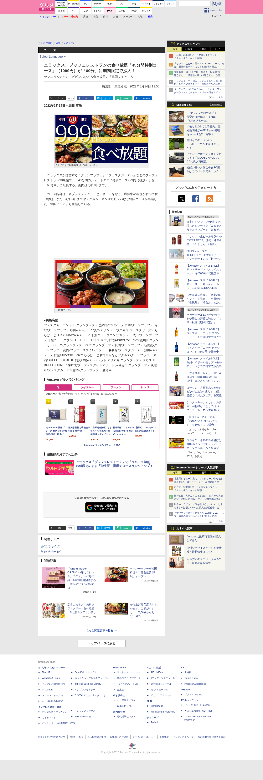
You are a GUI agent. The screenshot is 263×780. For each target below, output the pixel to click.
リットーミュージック (128, 672)
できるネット (49, 717)
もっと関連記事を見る (99, 630)
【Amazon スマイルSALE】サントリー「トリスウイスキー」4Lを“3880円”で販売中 (204, 269)
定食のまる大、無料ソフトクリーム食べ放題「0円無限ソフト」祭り (81, 608)
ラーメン (116, 387)
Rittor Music (119, 667)
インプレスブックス (85, 710)
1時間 (174, 49)
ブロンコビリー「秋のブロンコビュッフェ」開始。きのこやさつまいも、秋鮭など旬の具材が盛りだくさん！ (198, 84)
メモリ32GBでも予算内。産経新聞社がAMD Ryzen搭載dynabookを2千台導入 (203, 130)
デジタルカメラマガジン (54, 711)
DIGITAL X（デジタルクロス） (90, 695)
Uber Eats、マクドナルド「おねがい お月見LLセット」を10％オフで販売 (202, 420)
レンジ (145, 387)
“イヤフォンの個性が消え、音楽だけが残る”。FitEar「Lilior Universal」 (203, 116)
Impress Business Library (88, 684)
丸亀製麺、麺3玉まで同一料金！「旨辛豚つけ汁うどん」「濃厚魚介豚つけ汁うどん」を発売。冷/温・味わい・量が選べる (198, 75)
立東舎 (120, 689)
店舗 (85, 16)
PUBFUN (185, 689)
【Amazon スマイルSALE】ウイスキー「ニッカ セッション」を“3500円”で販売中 (203, 347)
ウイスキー (87, 387)
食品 (95, 16)
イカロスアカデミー (161, 695)
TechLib (155, 722)
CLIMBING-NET (125, 706)
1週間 (203, 49)
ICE (182, 667)
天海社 (187, 672)
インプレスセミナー (85, 689)
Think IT (46, 672)
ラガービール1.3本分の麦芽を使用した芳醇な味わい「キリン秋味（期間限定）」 (204, 318)
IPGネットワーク (189, 700)
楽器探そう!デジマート (129, 678)
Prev (49, 420)
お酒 (115, 16)
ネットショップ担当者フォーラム (92, 678)
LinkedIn (146, 98)
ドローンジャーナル (52, 695)
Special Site (184, 104)
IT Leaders (47, 689)
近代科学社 (119, 711)
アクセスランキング (188, 43)
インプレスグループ (183, 737)
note (126, 98)
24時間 (188, 49)
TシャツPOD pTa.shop (197, 705)
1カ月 (218, 49)
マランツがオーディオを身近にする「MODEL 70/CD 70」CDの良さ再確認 (204, 157)
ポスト (60, 98)
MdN (149, 701)
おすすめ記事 (184, 528)
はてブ (107, 98)
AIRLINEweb (157, 672)
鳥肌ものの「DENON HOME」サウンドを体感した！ (203, 144)
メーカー (127, 16)
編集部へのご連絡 (119, 737)
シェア (88, 98)
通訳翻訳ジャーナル (161, 684)
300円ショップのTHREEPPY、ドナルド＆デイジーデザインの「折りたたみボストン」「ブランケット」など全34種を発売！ (204, 258)
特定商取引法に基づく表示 (211, 737)
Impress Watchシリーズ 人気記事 (197, 467)
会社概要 (164, 737)
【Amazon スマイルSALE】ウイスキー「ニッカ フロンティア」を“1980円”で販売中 (204, 333)
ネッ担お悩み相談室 (52, 701)
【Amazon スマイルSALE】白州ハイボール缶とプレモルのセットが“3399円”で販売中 (204, 362)
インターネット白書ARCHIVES (58, 723)
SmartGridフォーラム (86, 672)
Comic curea (191, 678)
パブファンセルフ (193, 694)
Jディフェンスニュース (163, 678)
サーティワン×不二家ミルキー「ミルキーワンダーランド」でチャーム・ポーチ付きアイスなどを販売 (198, 92)
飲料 (105, 16)
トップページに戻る (102, 643)
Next (154, 420)
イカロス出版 (154, 667)
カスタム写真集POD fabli (198, 710)
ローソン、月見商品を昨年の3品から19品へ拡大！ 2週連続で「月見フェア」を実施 (204, 391)
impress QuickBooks (195, 684)
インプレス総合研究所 (53, 684)
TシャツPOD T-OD (127, 684)
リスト (71, 98)
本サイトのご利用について (51, 737)
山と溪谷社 (119, 695)
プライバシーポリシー (144, 737)
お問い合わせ (76, 737)
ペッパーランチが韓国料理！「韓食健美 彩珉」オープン (143, 572)
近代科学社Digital (126, 716)
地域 (140, 16)
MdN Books (157, 706)
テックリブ (152, 717)
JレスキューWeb (159, 689)
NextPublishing (83, 716)
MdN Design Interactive (163, 711)
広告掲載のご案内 (96, 737)
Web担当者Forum (51, 678)
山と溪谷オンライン (127, 700)
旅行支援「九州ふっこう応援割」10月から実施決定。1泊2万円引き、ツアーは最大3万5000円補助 (198, 499)
